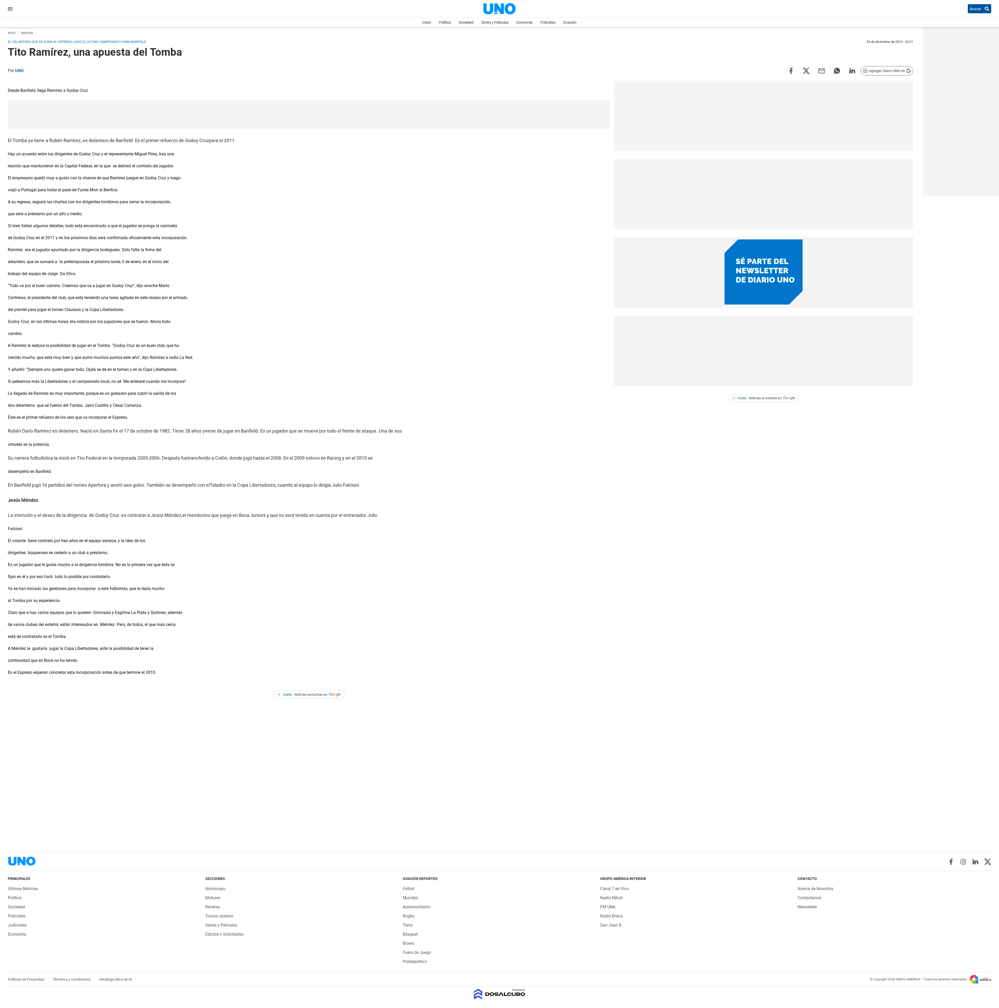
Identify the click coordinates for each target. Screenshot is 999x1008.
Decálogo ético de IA (115, 979)
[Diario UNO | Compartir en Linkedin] (852, 70)
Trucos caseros (219, 916)
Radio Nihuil (611, 897)
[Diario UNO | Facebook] (951, 862)
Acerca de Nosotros (815, 888)
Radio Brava (611, 916)
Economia (524, 22)
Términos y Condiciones (72, 979)
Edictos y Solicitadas (224, 934)
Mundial (410, 897)
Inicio (426, 22)
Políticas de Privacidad (26, 979)
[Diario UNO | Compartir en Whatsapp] (837, 70)
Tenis (408, 925)
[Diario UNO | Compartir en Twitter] (806, 70)
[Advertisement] (309, 114)
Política (445, 22)
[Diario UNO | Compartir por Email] (821, 70)
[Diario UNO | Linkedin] (975, 862)
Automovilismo (417, 906)
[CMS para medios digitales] (499, 994)
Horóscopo (215, 888)
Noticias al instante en (757, 398)
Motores (212, 897)
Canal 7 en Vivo (614, 888)
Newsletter (807, 906)
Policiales (547, 22)
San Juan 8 (610, 925)
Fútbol (408, 888)
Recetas (212, 906)
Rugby (408, 916)
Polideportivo (415, 961)
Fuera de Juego (417, 952)
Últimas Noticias (23, 888)
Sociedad (466, 22)
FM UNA (607, 906)
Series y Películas (495, 22)
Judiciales (17, 925)
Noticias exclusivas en (302, 694)
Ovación (570, 22)
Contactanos (809, 897)
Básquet (410, 934)
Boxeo (408, 943)
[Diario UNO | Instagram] (963, 862)
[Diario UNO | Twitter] (987, 862)
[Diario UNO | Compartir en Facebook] (791, 70)
